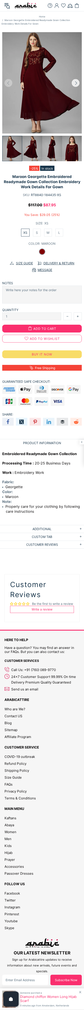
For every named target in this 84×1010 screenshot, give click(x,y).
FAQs (8, 784)
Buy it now (42, 354)
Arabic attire (25, 5)
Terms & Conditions (20, 798)
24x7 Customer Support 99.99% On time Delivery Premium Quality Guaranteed (43, 679)
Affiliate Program (17, 737)
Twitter (10, 900)
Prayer (9, 859)
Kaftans (10, 818)
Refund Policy (15, 763)
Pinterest (11, 914)
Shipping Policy (16, 770)
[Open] (11, 999)
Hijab (8, 853)
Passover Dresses (18, 873)
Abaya (9, 825)
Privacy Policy (15, 791)
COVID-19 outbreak (19, 757)
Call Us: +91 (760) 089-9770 (33, 670)
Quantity (10, 310)
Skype (9, 928)
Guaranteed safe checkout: (26, 381)
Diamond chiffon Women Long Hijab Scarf (48, 999)
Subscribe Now (66, 980)
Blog (8, 723)
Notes (7, 283)
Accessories (14, 866)
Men (7, 839)
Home (42, 16)
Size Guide (13, 777)
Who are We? (14, 709)
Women (10, 832)
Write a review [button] (42, 609)
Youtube (11, 921)
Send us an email (24, 689)
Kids (8, 846)
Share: (7, 414)
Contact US (13, 716)
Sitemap (10, 730)
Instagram (12, 907)
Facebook (12, 893)
